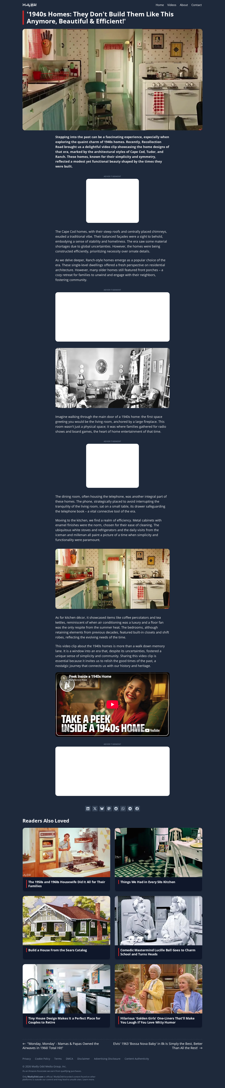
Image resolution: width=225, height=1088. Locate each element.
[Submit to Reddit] (116, 808)
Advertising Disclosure (107, 1058)
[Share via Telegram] (130, 808)
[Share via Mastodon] (109, 808)
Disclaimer (83, 1058)
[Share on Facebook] (137, 808)
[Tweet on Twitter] (95, 808)
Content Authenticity (137, 1058)
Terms (58, 1058)
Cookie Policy (42, 1058)
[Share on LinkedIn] (88, 808)
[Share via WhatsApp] (123, 808)
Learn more (88, 1079)
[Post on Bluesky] (102, 808)
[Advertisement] (112, 201)
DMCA (69, 1058)
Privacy (26, 1058)
